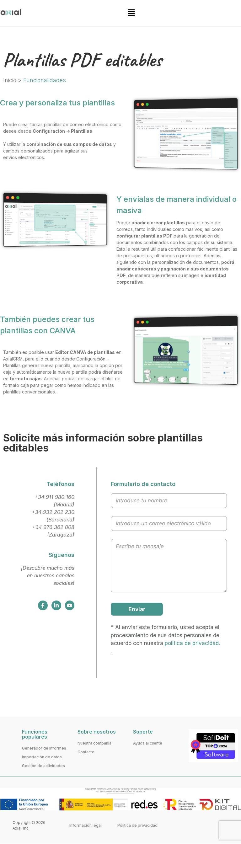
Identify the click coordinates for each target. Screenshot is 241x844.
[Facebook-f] (43, 605)
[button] (131, 13)
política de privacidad (192, 643)
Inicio (9, 80)
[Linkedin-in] (56, 605)
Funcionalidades (44, 80)
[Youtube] (70, 605)
